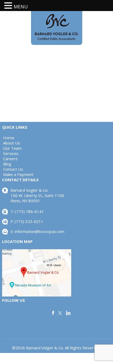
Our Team (12, 148)
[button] (9, 5)
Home (8, 137)
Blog (7, 164)
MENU (21, 6)
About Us (11, 142)
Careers (10, 158)
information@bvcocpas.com (39, 231)
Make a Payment (18, 174)
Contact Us (13, 169)
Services (10, 153)
